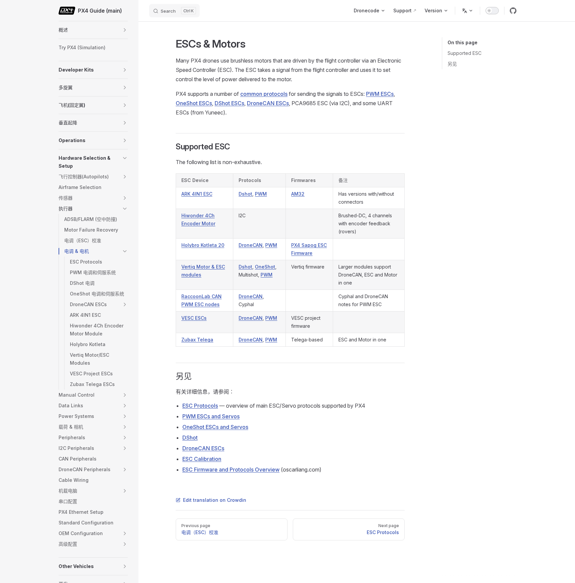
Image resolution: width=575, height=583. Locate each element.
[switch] (492, 10)
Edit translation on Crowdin (214, 500)
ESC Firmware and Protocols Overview (231, 469)
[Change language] (467, 10)
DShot (190, 437)
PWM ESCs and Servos (211, 416)
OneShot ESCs (194, 103)
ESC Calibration (201, 459)
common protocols (264, 94)
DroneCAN (251, 245)
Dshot (245, 194)
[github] (513, 11)
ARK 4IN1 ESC (196, 194)
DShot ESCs (229, 103)
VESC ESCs (194, 318)
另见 (452, 64)
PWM (261, 194)
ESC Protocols (200, 405)
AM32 (297, 194)
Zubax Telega (197, 339)
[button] (124, 30)
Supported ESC (464, 53)
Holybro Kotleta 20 (202, 245)
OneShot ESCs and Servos (215, 427)
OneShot (265, 267)
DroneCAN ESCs (268, 103)
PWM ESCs (380, 94)
